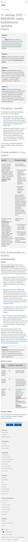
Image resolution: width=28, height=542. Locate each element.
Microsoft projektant (5, 500)
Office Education (4, 464)
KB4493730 (6, 279)
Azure (3, 482)
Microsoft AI (4, 477)
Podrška (3, 5)
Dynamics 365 (4, 484)
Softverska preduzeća (5, 511)
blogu (23, 205)
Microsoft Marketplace (6, 507)
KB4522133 (11, 94)
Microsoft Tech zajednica (6, 504)
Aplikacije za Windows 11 (6, 436)
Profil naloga (4, 443)
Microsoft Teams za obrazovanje (7, 459)
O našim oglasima (8, 539)
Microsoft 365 (4, 434)
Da (9, 425)
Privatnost (16, 537)
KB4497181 (10, 101)
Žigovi (3, 539)
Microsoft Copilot (5, 432)
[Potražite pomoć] (5, 2)
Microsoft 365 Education (6, 461)
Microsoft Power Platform (6, 509)
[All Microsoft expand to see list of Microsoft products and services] (2, 2)
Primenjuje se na (5, 29)
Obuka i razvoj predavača (6, 466)
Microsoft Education (5, 454)
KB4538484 (17, 317)
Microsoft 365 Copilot (5, 491)
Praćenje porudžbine (5, 448)
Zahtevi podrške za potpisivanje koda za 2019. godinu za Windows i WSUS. (15, 301)
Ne (18, 425)
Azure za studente (5, 470)
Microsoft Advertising (5, 489)
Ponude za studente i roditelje (7, 468)
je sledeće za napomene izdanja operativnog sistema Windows (12, 46)
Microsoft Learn (4, 502)
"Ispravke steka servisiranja (12, 341)
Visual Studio (4, 514)
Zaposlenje (4, 520)
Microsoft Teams (5, 493)
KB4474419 (21, 289)
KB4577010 (9, 356)
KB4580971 (4, 332)
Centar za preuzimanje (6, 445)
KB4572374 (9, 307)
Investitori (3, 525)
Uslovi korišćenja (21, 537)
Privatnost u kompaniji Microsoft (7, 523)
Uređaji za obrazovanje (6, 457)
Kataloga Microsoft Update (21, 384)
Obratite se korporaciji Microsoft (7, 537)
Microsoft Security (5, 479)
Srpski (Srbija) (6, 529)
